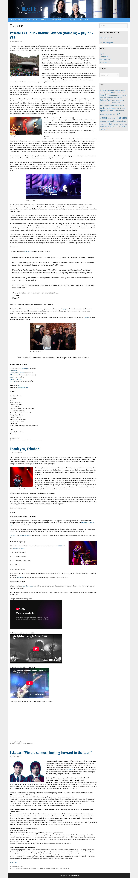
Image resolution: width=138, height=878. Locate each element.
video (125, 124)
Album (115, 90)
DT (18, 385)
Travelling (115, 124)
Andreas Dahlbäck (104, 92)
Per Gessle (31, 19)
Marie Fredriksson (16, 19)
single (104, 121)
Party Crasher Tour (110, 114)
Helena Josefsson (105, 103)
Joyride (12, 377)
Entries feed (104, 57)
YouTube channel (27, 586)
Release (113, 118)
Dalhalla (26, 440)
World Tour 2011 (106, 126)
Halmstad (121, 100)
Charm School (122, 93)
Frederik (12, 535)
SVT (126, 121)
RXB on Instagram (106, 43)
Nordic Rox (117, 111)
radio (109, 118)
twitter (122, 124)
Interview (14, 866)
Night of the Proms (106, 111)
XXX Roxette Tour (65, 868)
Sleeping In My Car (16, 379)
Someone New (55, 868)
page (65, 309)
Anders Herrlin (121, 90)
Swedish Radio (103, 124)
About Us (83, 19)
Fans (115, 97)
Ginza (22, 548)
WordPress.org (105, 62)
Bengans (15, 548)
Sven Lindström (119, 121)
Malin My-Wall (120, 105)
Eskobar (31, 440)
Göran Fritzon (115, 100)
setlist (101, 121)
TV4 (119, 124)
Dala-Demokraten (22, 387)
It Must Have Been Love (18, 375)
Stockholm (110, 121)
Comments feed (105, 59)
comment (27, 251)
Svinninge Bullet (25, 535)
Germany (119, 97)
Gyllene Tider (57, 19)
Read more (13, 862)
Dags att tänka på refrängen (106, 97)
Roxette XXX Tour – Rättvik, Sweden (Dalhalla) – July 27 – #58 (51, 35)
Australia (111, 93)
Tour (18, 438)
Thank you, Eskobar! (25, 448)
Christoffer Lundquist (107, 95)
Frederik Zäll (29, 743)
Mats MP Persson (121, 108)
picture (87, 317)
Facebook (69, 769)
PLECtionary (72, 19)
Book (115, 93)
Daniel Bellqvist (16, 743)
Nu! (122, 110)
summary (25, 368)
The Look (13, 381)
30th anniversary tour (18, 440)
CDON (60, 546)
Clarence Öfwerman (121, 95)
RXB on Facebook (106, 38)
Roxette (43, 19)
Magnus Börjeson (111, 105)
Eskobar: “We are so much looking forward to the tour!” (51, 752)
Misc (13, 742)
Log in (102, 54)
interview (20, 577)
